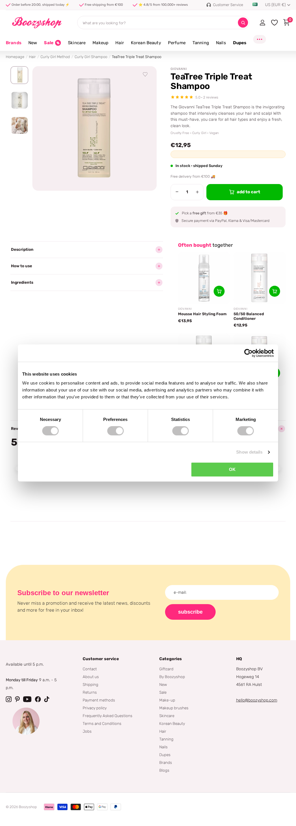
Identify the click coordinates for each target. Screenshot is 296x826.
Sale (162, 692)
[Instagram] (9, 699)
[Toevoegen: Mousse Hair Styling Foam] (219, 291)
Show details (249, 452)
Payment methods (99, 700)
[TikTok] (46, 699)
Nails (163, 747)
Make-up (167, 700)
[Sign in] (262, 22)
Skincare (166, 715)
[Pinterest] (17, 699)
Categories (170, 658)
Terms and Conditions (102, 723)
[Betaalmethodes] (49, 806)
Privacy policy (95, 708)
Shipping (90, 684)
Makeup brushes (173, 708)
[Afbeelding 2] (19, 100)
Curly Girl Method (55, 57)
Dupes (165, 754)
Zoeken (243, 23)
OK (232, 469)
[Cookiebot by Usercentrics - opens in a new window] (248, 353)
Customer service (101, 658)
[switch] (115, 430)
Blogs (164, 770)
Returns (90, 692)
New (163, 684)
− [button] (177, 192)
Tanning (166, 739)
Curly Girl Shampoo (91, 57)
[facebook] (38, 699)
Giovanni (179, 69)
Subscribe (190, 612)
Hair (32, 57)
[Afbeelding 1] (19, 75)
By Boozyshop (172, 676)
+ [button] (197, 192)
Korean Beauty (172, 723)
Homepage (15, 57)
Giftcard (166, 669)
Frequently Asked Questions (107, 715)
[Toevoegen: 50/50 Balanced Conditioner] (274, 291)
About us (91, 676)
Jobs (87, 731)
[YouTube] (27, 699)
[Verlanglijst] (145, 74)
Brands (13, 42)
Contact (90, 669)
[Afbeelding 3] (19, 125)
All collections (32, 46)
